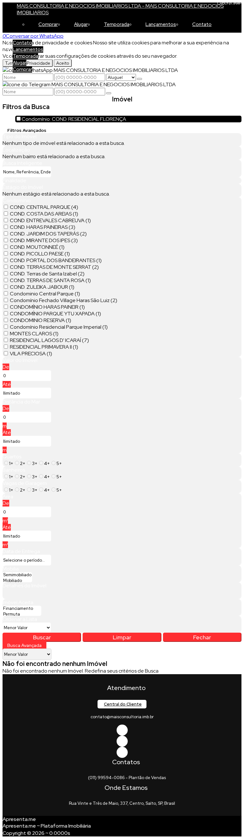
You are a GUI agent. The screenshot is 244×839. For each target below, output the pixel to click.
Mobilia (11, 568)
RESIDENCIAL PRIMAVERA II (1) (44, 347)
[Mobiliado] (17, 581)
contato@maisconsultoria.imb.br (122, 717)
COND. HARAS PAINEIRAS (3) (42, 227)
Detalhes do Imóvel (24, 585)
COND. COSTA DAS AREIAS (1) (44, 213)
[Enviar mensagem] (139, 79)
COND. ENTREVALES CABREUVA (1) (50, 220)
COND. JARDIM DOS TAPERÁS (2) (48, 233)
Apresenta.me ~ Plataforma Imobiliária (47, 826)
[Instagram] (122, 752)
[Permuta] (22, 614)
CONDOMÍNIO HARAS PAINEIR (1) (47, 307)
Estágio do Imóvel (23, 187)
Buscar (42, 637)
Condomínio (17, 200)
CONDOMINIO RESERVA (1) (40, 320)
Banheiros (14, 470)
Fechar (202, 637)
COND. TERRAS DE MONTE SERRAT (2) (54, 267)
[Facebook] (122, 730)
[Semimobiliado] (17, 575)
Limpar (122, 637)
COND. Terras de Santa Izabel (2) (47, 273)
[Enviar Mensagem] (108, 93)
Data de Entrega (21, 551)
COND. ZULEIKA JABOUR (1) (42, 287)
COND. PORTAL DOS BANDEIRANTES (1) (56, 260)
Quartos (12, 456)
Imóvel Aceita (18, 602)
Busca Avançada (24, 645)
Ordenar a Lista (20, 619)
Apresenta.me (19, 819)
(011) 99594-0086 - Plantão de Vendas (127, 777)
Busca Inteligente (22, 163)
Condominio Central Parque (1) (45, 293)
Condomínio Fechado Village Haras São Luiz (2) (63, 300)
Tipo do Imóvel (20, 136)
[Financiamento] (22, 608)
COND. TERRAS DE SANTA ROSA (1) (50, 280)
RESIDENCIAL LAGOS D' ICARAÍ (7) (49, 340)
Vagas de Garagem (25, 483)
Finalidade (14, 180)
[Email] (122, 741)
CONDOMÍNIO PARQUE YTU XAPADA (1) (55, 313)
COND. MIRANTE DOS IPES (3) (44, 240)
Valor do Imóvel (20, 360)
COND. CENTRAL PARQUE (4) (44, 207)
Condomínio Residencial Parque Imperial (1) (59, 327)
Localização (16, 149)
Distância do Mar (21, 401)
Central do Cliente (123, 704)
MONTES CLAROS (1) (34, 333)
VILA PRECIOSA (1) (31, 353)
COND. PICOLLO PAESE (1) (40, 253)
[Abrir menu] (2, 36)
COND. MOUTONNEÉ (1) (37, 247)
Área (8, 496)
